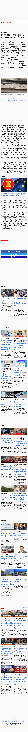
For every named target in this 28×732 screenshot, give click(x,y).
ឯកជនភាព (18, 722)
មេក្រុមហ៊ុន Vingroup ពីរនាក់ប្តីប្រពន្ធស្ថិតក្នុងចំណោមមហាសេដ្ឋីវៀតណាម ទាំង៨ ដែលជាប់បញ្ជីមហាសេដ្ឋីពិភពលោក (7, 679)
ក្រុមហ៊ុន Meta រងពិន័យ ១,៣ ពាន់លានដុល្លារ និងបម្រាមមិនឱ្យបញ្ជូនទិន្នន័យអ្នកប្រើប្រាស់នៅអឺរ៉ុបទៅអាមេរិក (7, 377)
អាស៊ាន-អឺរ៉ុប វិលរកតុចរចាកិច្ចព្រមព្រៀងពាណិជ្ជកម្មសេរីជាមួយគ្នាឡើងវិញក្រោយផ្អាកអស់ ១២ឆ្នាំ (13, 195)
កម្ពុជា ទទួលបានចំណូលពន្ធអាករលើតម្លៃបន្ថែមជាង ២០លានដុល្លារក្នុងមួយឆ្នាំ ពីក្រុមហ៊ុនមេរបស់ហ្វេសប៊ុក (20, 346)
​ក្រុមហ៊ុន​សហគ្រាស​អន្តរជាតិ (7, 100)
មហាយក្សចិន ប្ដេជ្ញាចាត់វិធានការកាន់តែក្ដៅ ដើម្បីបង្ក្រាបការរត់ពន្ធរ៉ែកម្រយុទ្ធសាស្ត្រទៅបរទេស (7, 469)
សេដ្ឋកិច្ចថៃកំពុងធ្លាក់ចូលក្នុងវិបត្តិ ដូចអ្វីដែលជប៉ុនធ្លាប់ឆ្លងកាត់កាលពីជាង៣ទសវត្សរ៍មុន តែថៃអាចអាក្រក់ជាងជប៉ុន (7, 651)
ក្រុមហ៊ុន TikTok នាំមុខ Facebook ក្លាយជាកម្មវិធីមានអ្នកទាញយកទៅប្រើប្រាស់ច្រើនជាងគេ (20, 404)
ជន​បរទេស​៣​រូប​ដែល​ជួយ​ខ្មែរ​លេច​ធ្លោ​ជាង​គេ (20, 534)
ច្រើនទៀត (25, 521)
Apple (20, 100)
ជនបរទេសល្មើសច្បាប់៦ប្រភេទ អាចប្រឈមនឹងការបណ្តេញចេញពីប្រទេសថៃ (20, 650)
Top (15, 719)
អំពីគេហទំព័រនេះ (6, 722)
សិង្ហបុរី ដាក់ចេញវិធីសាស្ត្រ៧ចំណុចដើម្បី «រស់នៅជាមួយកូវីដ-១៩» (7, 300)
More (25, 328)
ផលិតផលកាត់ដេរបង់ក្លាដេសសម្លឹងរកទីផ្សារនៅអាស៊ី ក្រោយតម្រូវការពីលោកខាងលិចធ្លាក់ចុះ (20, 498)
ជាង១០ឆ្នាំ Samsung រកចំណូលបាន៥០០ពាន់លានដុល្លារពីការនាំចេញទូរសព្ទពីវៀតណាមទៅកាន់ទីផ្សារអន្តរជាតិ (20, 623)
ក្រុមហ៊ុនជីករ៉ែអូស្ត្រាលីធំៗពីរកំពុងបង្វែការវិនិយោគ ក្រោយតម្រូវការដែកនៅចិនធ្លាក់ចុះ (20, 443)
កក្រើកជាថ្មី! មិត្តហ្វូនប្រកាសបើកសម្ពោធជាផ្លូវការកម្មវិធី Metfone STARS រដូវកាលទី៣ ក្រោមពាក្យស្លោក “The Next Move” (20, 680)
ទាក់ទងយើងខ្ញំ (12, 722)
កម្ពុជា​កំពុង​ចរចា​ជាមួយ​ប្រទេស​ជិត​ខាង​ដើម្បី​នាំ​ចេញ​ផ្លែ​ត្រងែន (7, 497)
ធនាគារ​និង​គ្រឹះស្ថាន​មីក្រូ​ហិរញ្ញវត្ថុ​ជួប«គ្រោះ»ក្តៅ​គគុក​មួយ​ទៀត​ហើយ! (7, 535)
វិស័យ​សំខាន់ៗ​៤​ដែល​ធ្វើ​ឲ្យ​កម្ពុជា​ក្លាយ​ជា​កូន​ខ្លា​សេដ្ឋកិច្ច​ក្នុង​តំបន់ (20, 581)
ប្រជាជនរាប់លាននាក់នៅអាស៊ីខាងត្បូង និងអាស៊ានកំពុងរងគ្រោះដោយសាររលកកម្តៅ (7, 441)
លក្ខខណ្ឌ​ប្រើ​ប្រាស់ (24, 722)
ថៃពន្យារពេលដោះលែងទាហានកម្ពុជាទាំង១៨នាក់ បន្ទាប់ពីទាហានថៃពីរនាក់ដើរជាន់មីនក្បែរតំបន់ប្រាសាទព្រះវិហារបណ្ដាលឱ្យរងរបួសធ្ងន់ (20, 471)
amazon (24, 100)
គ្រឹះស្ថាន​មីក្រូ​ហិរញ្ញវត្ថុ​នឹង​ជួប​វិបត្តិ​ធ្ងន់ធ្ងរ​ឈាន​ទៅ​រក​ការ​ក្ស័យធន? (7, 558)
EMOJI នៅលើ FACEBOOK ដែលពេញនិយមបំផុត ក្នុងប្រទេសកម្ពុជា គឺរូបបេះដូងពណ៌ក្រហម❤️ (20, 373)
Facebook (16, 100)
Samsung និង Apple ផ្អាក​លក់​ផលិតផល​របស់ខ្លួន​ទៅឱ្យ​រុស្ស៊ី (6, 403)
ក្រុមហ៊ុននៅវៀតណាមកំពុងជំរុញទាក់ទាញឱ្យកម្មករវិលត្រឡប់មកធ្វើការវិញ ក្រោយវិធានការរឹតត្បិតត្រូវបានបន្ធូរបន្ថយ (20, 302)
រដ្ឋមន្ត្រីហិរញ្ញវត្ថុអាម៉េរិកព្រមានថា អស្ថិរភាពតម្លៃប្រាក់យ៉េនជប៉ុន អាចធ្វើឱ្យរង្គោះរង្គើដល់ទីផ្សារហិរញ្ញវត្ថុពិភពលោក (7, 623)
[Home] (7, 22)
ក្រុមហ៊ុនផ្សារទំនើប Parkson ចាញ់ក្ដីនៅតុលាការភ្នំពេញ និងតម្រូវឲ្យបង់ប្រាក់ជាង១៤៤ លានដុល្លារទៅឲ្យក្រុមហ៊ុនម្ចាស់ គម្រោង (7, 583)
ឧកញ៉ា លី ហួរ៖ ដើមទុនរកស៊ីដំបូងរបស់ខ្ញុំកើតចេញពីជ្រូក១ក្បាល (20, 558)
